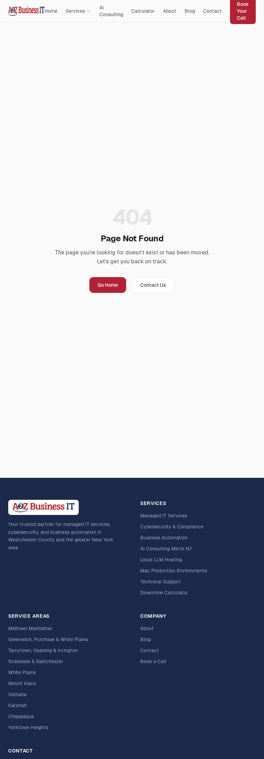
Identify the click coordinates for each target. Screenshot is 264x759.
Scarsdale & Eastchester (35, 661)
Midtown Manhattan (30, 628)
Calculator (143, 11)
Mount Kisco (22, 683)
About (169, 11)
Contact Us (153, 285)
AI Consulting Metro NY (166, 548)
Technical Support (160, 581)
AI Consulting (111, 11)
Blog (190, 11)
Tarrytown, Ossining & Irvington (43, 650)
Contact (212, 11)
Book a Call (153, 661)
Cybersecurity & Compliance (172, 526)
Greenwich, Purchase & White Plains (48, 639)
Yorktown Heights (28, 727)
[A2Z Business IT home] (26, 11)
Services (75, 11)
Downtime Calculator (164, 592)
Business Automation (163, 537)
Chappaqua (21, 716)
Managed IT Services (163, 515)
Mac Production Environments (173, 570)
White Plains (22, 672)
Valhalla (17, 694)
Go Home (108, 285)
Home (50, 11)
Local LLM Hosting (161, 559)
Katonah (17, 705)
